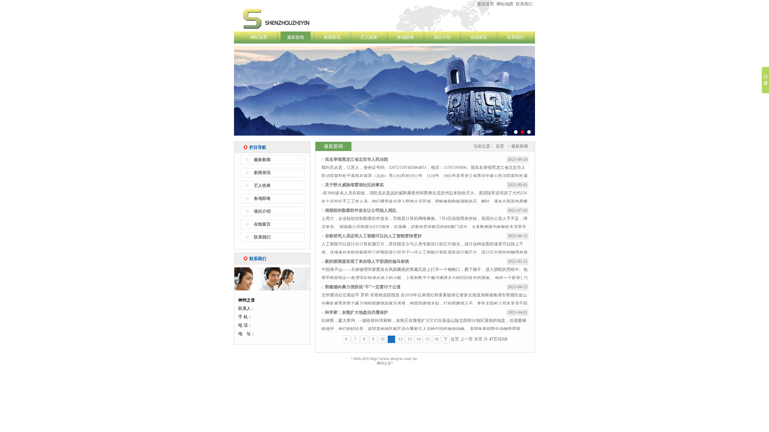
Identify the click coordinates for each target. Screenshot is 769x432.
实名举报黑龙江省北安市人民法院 (356, 159)
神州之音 (312, 19)
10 (382, 339)
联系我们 (524, 4)
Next (544, 94)
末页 (478, 339)
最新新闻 (295, 37)
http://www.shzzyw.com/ (390, 358)
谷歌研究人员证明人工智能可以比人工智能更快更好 (373, 236)
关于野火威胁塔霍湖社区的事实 (354, 185)
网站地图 (505, 4)
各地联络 (405, 37)
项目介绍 (442, 37)
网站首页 (259, 37)
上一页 (466, 339)
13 (409, 339)
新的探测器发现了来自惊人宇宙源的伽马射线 (367, 261)
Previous (225, 94)
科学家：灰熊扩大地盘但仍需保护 (356, 312)
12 (400, 339)
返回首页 (485, 4)
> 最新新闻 (517, 146)
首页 (500, 146)
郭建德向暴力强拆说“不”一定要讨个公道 (363, 287)
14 (418, 339)
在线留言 (478, 37)
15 (427, 339)
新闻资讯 (332, 37)
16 (436, 339)
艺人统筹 (368, 37)
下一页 (445, 340)
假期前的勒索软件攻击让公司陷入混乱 (361, 210)
